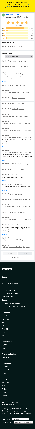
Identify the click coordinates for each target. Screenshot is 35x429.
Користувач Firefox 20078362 (13, 206)
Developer (5, 373)
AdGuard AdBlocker (13, 15)
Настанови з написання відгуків (14, 306)
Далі (25, 254)
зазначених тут (20, 408)
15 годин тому (23, 66)
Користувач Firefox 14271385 (13, 247)
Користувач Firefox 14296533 (13, 219)
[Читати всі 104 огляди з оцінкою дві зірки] (17, 35)
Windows (5, 319)
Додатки (5, 277)
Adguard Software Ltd (19, 17)
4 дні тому (23, 85)
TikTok (4, 389)
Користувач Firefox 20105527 (13, 92)
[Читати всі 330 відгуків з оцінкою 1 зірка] (17, 38)
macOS (4, 322)
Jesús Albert (15, 85)
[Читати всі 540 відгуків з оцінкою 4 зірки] (17, 30)
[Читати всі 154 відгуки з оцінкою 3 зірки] (17, 33)
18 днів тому (27, 199)
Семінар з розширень (10, 287)
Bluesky (5, 392)
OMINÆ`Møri (15, 164)
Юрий (13, 169)
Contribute (6, 370)
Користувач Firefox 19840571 (13, 130)
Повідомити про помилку (11, 303)
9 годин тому (22, 61)
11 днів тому (27, 123)
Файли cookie (16, 402)
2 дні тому (26, 74)
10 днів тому (27, 116)
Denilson (14, 61)
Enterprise (5, 357)
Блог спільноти (8, 297)
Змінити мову (6, 419)
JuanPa (14, 103)
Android (5, 329)
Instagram (5, 382)
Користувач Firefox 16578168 (13, 240)
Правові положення (8, 404)
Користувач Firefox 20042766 (13, 152)
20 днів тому (27, 219)
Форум (4, 300)
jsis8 (13, 184)
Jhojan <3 (15, 98)
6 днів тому (20, 103)
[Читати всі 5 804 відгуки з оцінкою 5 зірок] (17, 28)
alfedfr (14, 175)
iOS (3, 326)
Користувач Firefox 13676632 (13, 123)
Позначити (5, 81)
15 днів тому (24, 164)
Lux (13, 194)
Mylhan (14, 225)
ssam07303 (15, 66)
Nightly (4, 345)
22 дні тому (20, 225)
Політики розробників (10, 293)
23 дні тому (26, 240)
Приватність (5, 402)
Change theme (6, 422)
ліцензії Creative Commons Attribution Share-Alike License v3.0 (15, 411)
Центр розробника (9, 290)
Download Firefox (8, 316)
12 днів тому (27, 130)
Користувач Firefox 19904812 (13, 137)
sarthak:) (14, 212)
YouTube (5, 386)
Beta (3, 348)
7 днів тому (20, 109)
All (3, 335)
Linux (4, 332)
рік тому (19, 46)
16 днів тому (19, 184)
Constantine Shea (17, 199)
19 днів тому (22, 212)
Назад (10, 254)
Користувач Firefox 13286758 (13, 74)
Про (3, 280)
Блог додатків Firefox (10, 283)
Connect (5, 367)
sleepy (14, 46)
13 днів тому (27, 137)
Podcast (5, 396)
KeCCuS (14, 109)
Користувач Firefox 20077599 (13, 116)
